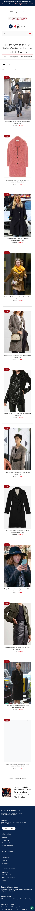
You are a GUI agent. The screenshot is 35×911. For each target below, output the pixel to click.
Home (4, 56)
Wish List (4, 860)
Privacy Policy (5, 840)
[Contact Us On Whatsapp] (32, 908)
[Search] (17, 12)
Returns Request (6, 875)
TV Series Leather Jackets (13, 56)
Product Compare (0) (27, 64)
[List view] (10, 65)
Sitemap (4, 880)
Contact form (9, 828)
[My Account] (11, 26)
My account (5, 855)
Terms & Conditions (7, 843)
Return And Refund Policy (8, 877)
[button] (21, 26)
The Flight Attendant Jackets (27, 56)
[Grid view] (4, 65)
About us (4, 837)
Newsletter (5, 863)
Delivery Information (7, 845)
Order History (5, 857)
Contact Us (5, 872)
